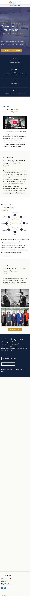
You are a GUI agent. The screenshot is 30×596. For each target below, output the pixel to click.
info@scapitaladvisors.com (7, 584)
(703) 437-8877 (8, 578)
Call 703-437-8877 (9, 358)
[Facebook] (2, 588)
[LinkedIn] (5, 588)
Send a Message (8, 364)
